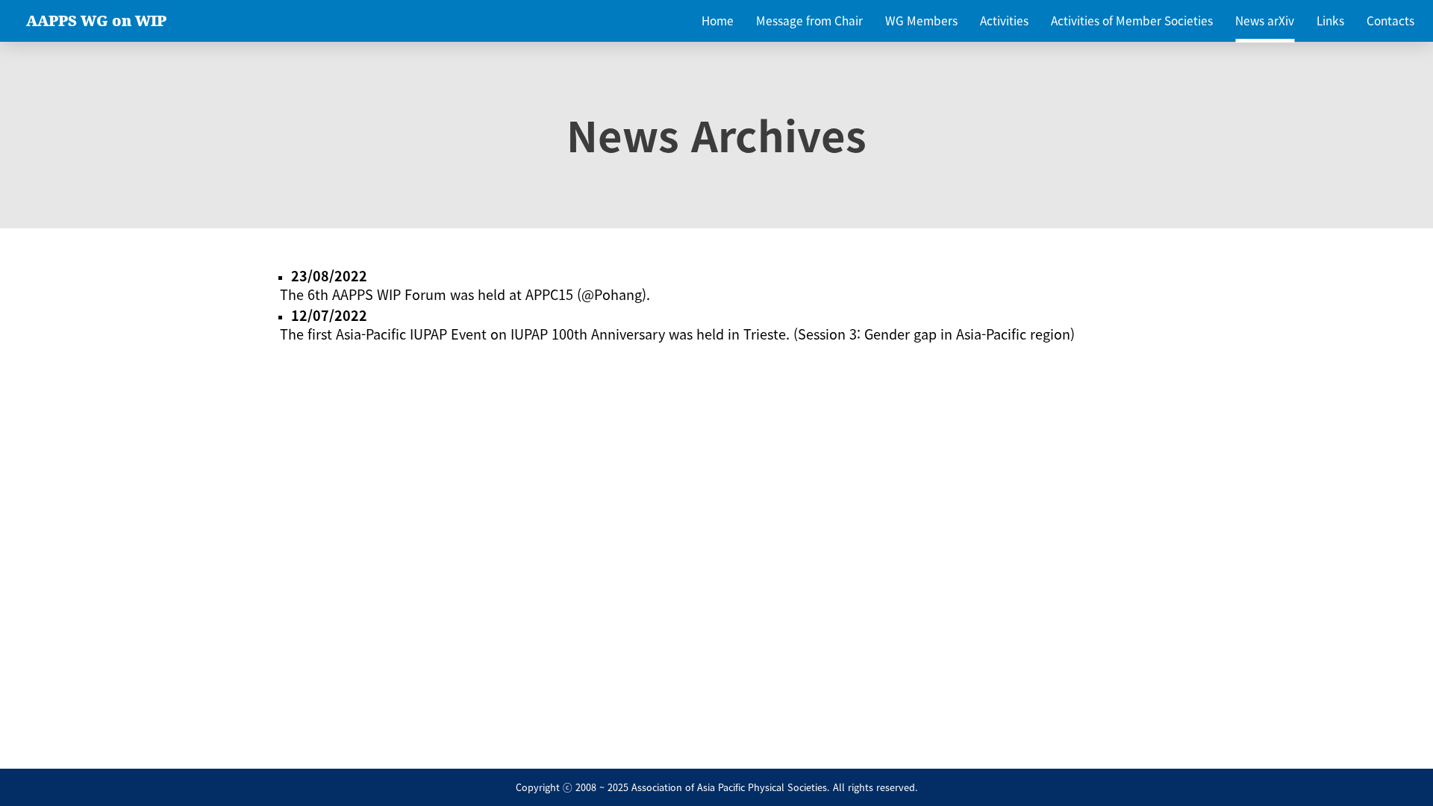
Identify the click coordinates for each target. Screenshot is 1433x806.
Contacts (1390, 20)
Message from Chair (809, 20)
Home (718, 20)
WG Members (921, 20)
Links (1330, 20)
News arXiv (1264, 20)
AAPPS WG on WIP (96, 21)
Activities (1004, 20)
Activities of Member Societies (1132, 20)
